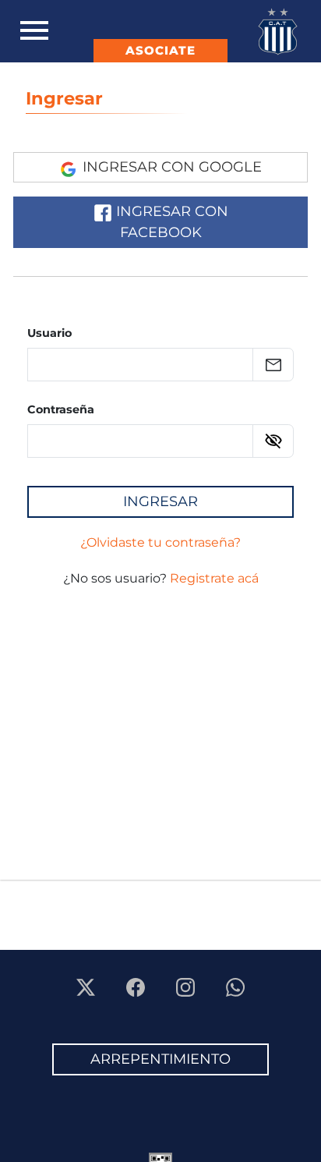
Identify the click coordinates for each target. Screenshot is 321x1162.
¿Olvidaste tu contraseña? (160, 542)
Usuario (49, 333)
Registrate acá (214, 578)
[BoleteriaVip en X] (87, 986)
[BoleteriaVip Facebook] (137, 986)
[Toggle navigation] (34, 31)
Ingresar (64, 98)
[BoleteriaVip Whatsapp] (235, 986)
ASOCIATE (160, 50)
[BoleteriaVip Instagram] (187, 986)
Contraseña (60, 409)
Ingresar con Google (170, 166)
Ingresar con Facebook (170, 222)
